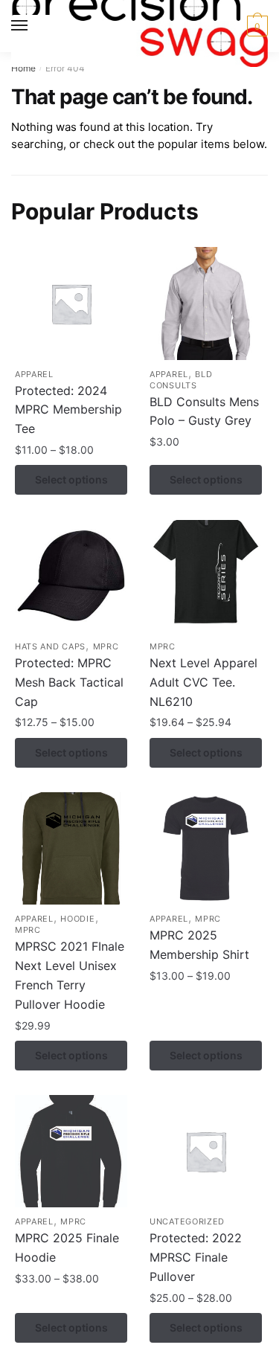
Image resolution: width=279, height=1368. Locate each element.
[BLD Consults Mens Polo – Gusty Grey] (206, 303)
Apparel (34, 374)
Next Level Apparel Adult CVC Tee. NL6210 (203, 682)
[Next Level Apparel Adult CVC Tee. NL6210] (206, 576)
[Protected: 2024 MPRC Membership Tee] (71, 303)
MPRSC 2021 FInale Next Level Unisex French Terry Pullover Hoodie (69, 975)
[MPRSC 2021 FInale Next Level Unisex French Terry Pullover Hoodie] (71, 848)
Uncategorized (187, 1221)
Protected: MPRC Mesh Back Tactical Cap (69, 682)
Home (23, 68)
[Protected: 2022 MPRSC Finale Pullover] (206, 1151)
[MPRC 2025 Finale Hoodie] (71, 1151)
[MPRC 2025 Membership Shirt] (206, 848)
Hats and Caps (50, 646)
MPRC (106, 646)
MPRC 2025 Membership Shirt (199, 945)
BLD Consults (181, 380)
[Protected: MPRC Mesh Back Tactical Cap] (71, 576)
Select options (71, 479)
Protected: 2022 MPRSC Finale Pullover (196, 1257)
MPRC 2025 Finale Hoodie (67, 1247)
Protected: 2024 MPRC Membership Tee (68, 410)
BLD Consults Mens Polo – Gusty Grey (204, 411)
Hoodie (77, 918)
